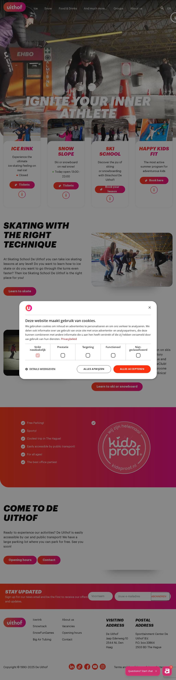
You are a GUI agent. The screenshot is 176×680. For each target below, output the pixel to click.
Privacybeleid (69, 339)
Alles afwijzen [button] (94, 369)
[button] (40, 369)
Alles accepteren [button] (132, 369)
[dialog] (88, 340)
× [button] (149, 307)
